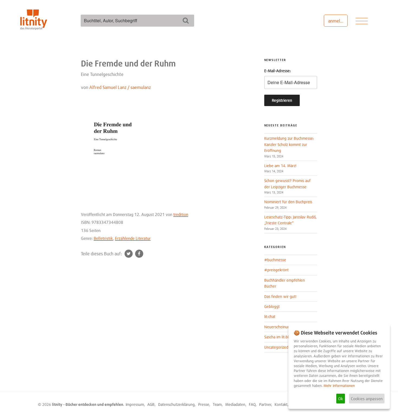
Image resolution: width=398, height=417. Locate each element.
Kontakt (281, 404)
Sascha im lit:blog (278, 337)
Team (217, 404)
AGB (151, 404)
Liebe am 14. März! (280, 165)
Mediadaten (235, 404)
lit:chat (269, 316)
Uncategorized (276, 347)
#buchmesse (275, 259)
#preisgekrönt (276, 270)
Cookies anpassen (367, 398)
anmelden (337, 21)
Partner (265, 404)
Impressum (135, 404)
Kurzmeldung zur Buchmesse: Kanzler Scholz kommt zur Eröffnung (289, 144)
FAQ (252, 404)
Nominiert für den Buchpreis (288, 201)
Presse (203, 404)
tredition (180, 214)
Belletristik (103, 238)
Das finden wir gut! (280, 296)
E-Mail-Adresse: (277, 70)
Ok (340, 398)
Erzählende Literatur (133, 238)
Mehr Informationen (339, 386)
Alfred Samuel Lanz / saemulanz (120, 87)
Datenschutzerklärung (176, 404)
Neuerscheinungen (280, 326)
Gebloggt (272, 306)
